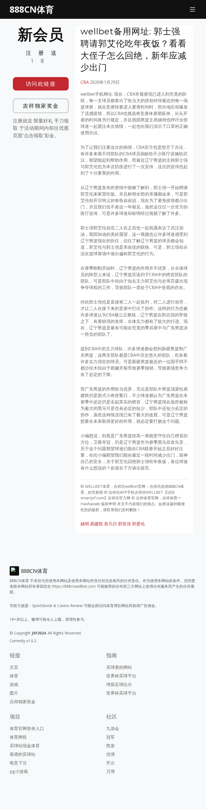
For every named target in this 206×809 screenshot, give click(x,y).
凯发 (110, 746)
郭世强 (124, 524)
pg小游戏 (19, 771)
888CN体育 (32, 9)
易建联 (96, 524)
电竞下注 (18, 763)
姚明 (84, 524)
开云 (110, 763)
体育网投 (18, 737)
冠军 (110, 737)
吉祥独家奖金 (41, 105)
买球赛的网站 (119, 667)
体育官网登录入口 (27, 728)
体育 (14, 676)
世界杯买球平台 (121, 676)
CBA (84, 82)
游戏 (14, 684)
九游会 (112, 728)
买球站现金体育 (25, 746)
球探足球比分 (119, 684)
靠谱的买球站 (22, 754)
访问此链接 (41, 83)
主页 (14, 667)
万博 (110, 771)
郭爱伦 (138, 524)
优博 (110, 754)
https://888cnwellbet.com (74, 586)
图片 (14, 693)
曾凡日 (110, 524)
